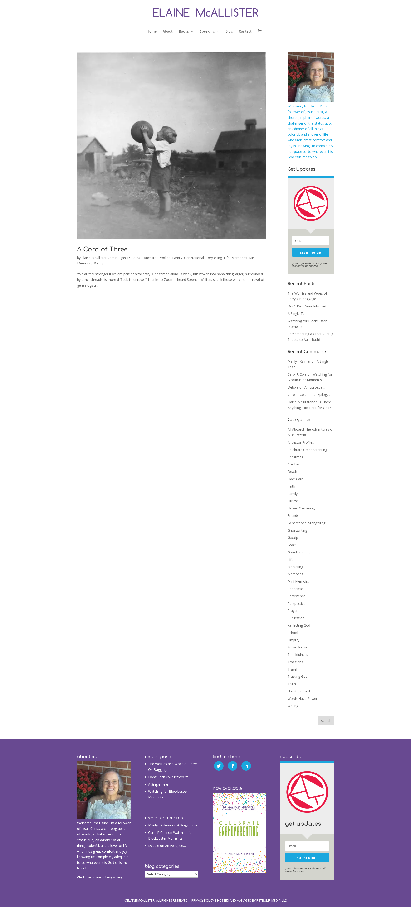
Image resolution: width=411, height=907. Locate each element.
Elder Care (295, 479)
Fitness (293, 501)
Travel (292, 669)
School (293, 632)
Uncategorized (299, 691)
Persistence (296, 596)
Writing (98, 263)
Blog (229, 32)
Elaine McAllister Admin (99, 257)
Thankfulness (298, 654)
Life (227, 257)
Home (152, 32)
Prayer (293, 610)
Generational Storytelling (203, 257)
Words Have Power (302, 698)
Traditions (295, 662)
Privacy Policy (202, 900)
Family (177, 257)
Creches (294, 464)
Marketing (295, 567)
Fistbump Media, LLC (271, 900)
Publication (296, 618)
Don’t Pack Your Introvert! (307, 306)
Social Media (297, 647)
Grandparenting (299, 552)
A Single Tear (298, 313)
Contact (245, 32)
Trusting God (298, 676)
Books (184, 32)
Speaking (207, 32)
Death (292, 471)
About (168, 32)
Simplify (293, 640)
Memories (239, 257)
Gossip (293, 537)
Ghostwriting (297, 530)
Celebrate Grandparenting (307, 449)
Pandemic (295, 588)
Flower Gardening (301, 508)
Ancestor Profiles (157, 257)
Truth (292, 683)
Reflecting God (299, 625)
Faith (291, 486)
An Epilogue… (314, 387)
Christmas (295, 457)
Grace (292, 544)
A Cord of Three (102, 249)
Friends (293, 515)
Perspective (296, 603)
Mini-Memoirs (298, 581)
